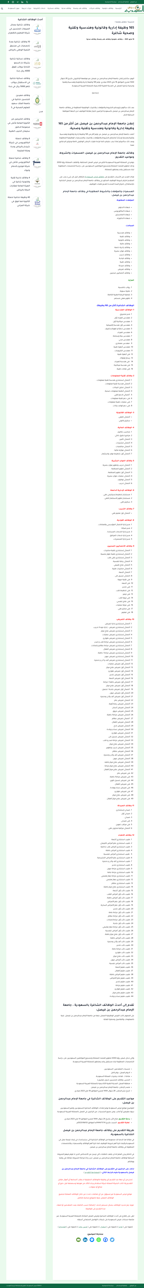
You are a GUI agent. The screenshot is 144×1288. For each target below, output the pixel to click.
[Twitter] (27, 2)
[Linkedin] (22, 2)
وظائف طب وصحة (80, 8)
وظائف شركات (94, 8)
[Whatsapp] (98, 1239)
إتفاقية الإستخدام (123, 2)
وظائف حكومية (107, 8)
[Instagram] (13, 2)
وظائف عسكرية (53, 8)
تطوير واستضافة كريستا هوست (16, 1286)
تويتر (120, 1227)
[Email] (78, 1239)
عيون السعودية (13, 8)
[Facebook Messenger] (92, 1239)
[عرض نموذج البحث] (2, 9)
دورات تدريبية (26, 8)
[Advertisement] (95, 60)
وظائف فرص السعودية (94, 177)
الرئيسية (118, 8)
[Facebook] (8, 2)
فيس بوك (83, 1227)
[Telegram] (18, 2)
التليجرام (62, 1227)
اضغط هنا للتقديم (92, 1173)
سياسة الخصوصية (111, 2)
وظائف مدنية (66, 8)
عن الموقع (133, 2)
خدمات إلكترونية (39, 8)
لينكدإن (103, 1227)
